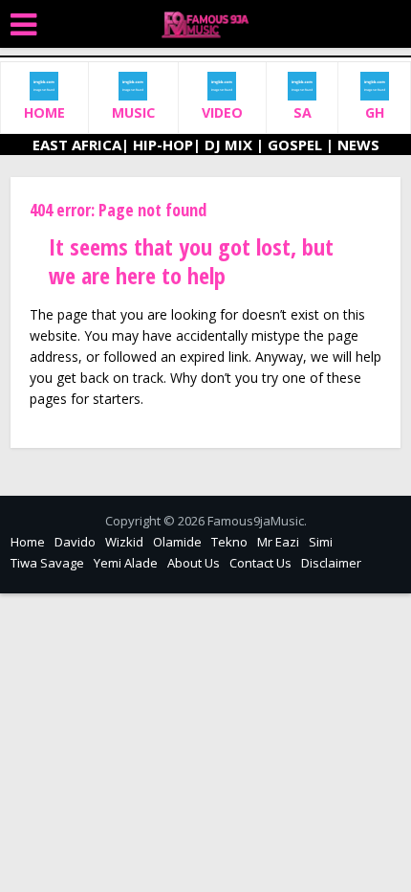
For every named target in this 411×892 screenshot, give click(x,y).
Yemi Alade (126, 562)
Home (28, 541)
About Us (193, 562)
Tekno (229, 541)
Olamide (177, 541)
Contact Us (260, 562)
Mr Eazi (278, 541)
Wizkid (124, 541)
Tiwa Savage (47, 562)
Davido (75, 541)
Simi (321, 541)
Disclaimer (331, 562)
